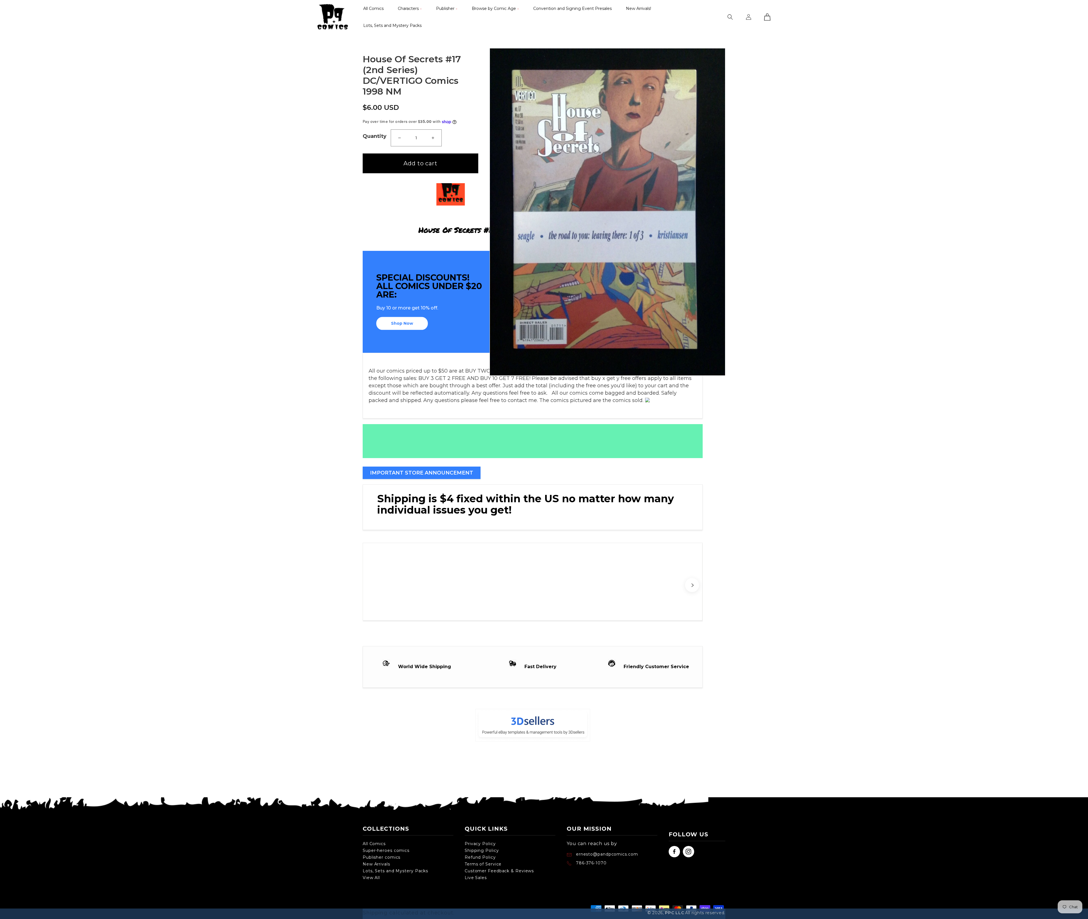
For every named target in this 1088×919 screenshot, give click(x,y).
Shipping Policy (482, 850)
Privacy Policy (480, 843)
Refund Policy (480, 857)
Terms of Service (483, 864)
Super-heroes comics (386, 850)
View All (371, 877)
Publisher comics (381, 857)
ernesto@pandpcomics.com (606, 854)
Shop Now (402, 323)
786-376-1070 (591, 862)
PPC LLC (674, 912)
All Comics (374, 843)
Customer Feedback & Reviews (499, 870)
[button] (410, 8)
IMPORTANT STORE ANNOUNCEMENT (421, 473)
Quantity (374, 136)
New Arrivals (376, 864)
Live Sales (476, 877)
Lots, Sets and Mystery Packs (395, 870)
